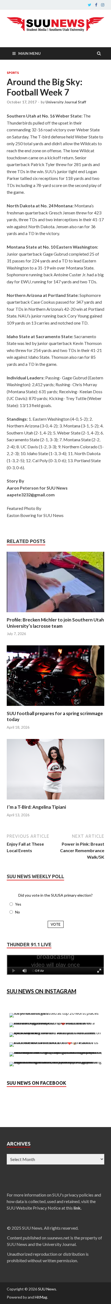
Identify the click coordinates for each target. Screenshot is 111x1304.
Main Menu (29, 53)
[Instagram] (103, 4)
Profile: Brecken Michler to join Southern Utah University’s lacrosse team (55, 623)
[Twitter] (89, 4)
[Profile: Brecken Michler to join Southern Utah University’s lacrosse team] (55, 613)
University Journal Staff (66, 102)
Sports (13, 72)
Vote (56, 924)
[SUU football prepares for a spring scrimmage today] (55, 707)
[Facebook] (96, 4)
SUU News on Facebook (36, 1083)
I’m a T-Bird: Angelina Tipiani (36, 807)
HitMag (41, 1297)
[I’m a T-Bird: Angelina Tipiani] (55, 800)
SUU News (47, 1289)
